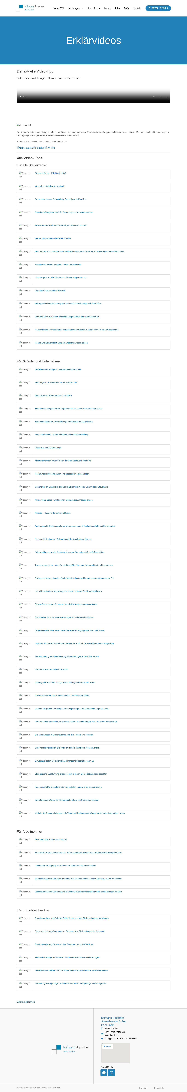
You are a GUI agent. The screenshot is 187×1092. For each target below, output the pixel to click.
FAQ (126, 8)
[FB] (39, 148)
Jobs (117, 8)
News (107, 8)
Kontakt (137, 8)
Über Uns (92, 8)
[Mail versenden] (25, 148)
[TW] (48, 148)
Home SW (58, 8)
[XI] (53, 148)
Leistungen (74, 8)
